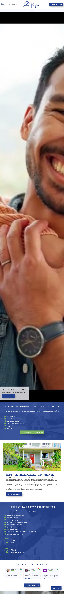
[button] (32, 10)
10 (38, 581)
